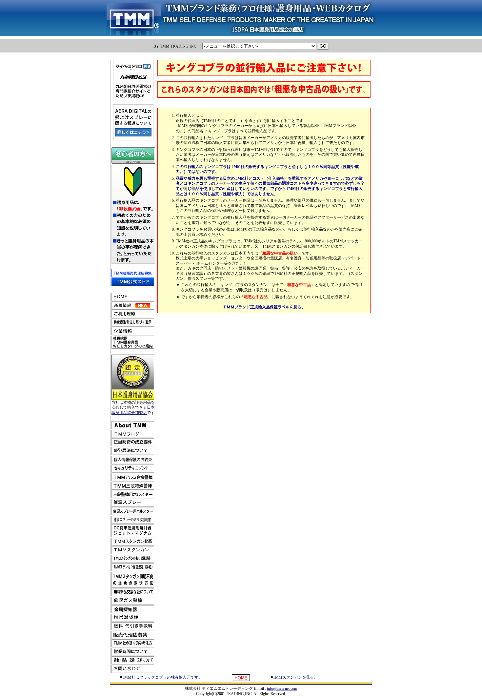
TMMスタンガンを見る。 (295, 677)
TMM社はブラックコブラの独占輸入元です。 (162, 677)
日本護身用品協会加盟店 (133, 410)
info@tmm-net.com (282, 688)
